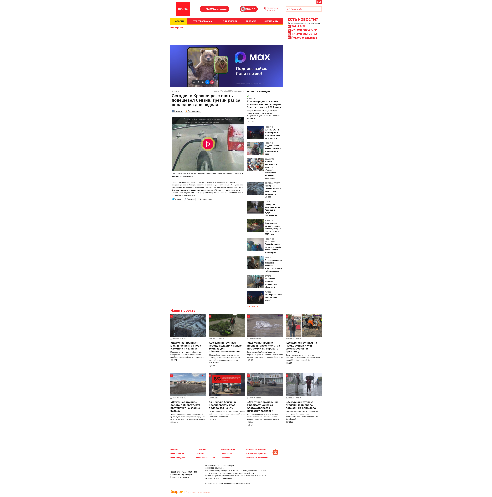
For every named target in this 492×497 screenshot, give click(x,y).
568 (213, 366)
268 (252, 121)
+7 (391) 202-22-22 (304, 30)
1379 (176, 422)
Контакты (200, 453)
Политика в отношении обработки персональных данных (227, 483)
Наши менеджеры (178, 457)
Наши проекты (177, 27)
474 (175, 360)
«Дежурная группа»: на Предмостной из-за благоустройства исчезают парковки (263, 406)
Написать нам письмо (179, 477)
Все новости (252, 306)
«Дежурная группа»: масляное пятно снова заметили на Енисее (185, 345)
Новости (251, 98)
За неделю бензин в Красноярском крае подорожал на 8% (222, 404)
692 (252, 360)
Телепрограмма (228, 449)
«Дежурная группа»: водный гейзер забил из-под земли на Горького (264, 345)
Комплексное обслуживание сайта (199, 492)
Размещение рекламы (256, 449)
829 (290, 363)
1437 (214, 419)
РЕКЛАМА (251, 21)
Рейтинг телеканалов (205, 457)
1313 (252, 425)
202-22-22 (298, 26)
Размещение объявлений (257, 457)
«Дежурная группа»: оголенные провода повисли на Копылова (301, 404)
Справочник (226, 457)
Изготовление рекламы (256, 453)
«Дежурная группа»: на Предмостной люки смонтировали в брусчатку (301, 347)
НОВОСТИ (179, 21)
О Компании (201, 449)
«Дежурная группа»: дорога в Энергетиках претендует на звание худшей (185, 406)
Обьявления (226, 453)
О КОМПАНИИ (271, 21)
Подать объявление (304, 37)
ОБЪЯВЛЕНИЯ (230, 21)
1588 (291, 422)
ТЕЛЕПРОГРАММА (202, 21)
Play (203, 9)
